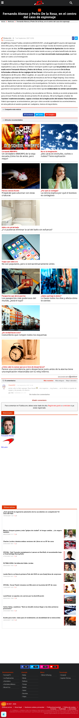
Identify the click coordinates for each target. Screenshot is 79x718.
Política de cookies (70, 707)
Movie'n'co (6, 687)
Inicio (3, 22)
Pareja (24, 684)
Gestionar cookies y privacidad (34, 707)
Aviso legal (18, 707)
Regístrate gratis (54, 405)
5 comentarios (9, 40)
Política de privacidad (54, 707)
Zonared (63, 675)
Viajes (24, 696)
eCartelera (6, 681)
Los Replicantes (8, 678)
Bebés (24, 687)
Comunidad (72, 709)
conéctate (66, 405)
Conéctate (17, 393)
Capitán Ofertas (65, 678)
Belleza (24, 681)
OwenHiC (11, 385)
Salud (24, 690)
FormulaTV (7, 675)
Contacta (53, 709)
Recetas (25, 693)
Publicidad (62, 709)
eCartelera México (9, 684)
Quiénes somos (7, 707)
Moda (24, 678)
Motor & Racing (46, 675)
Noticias (11, 22)
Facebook (29, 114)
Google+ (51, 114)
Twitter (40, 114)
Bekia (24, 675)
